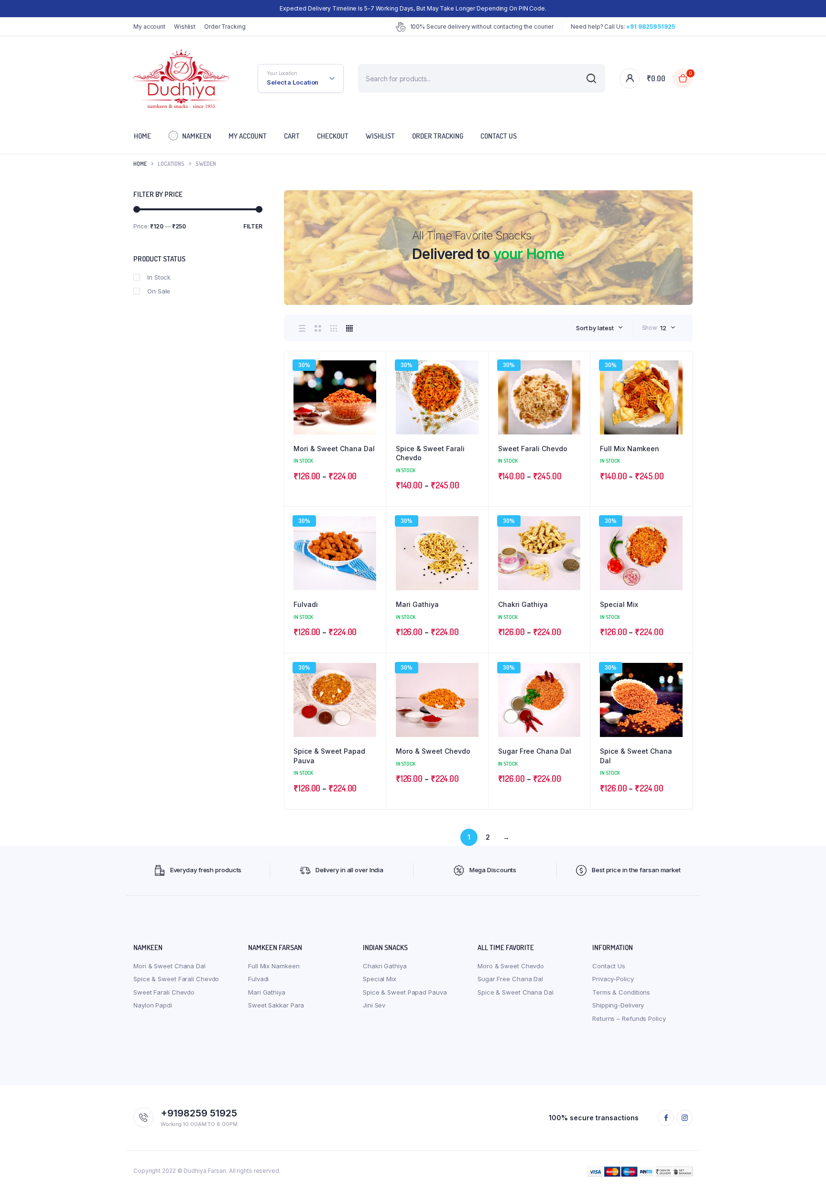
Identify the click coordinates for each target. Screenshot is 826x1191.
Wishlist (185, 26)
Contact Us (498, 136)
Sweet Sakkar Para (276, 1005)
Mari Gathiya (417, 604)
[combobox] (599, 328)
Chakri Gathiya (523, 604)
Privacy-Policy (613, 979)
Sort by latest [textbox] (595, 328)
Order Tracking (225, 26)
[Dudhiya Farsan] (181, 78)
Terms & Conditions (621, 992)
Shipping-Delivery (618, 1005)
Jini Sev (374, 1005)
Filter (252, 226)
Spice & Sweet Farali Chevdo (430, 453)
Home (142, 136)
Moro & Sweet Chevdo (433, 751)
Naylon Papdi (152, 1005)
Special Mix (619, 604)
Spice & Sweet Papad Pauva (329, 756)
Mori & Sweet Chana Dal (334, 448)
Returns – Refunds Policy (629, 1018)
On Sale (158, 291)
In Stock (159, 277)
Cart (292, 136)
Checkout (332, 136)
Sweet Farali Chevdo (532, 448)
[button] (374, 389)
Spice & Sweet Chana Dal (636, 756)
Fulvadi (305, 604)
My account (149, 26)
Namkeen (196, 136)
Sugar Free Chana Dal (534, 751)
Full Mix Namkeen (629, 448)
